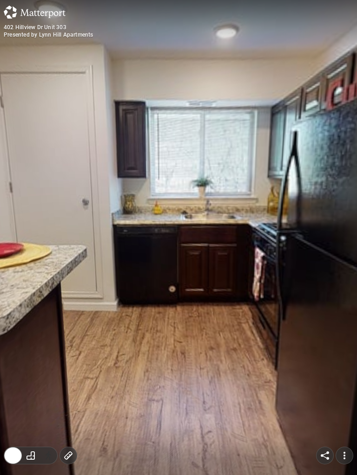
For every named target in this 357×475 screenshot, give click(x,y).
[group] (31, 455)
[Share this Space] (325, 455)
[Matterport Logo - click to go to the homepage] (34, 12)
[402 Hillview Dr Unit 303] (178, 237)
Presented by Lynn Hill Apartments (48, 35)
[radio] (13, 455)
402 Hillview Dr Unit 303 (35, 27)
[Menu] (344, 455)
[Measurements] (68, 455)
